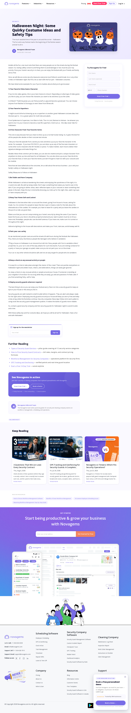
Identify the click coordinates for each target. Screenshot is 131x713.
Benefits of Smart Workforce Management (58, 498)
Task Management (41, 649)
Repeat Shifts (40, 657)
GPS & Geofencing (41, 642)
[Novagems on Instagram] (23, 658)
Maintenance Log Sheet (105, 642)
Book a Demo (37, 386)
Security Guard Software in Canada (78, 694)
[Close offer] (125, 677)
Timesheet (39, 653)
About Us (39, 679)
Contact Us (39, 683)
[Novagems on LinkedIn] (27, 658)
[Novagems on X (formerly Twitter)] (16, 658)
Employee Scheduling (42, 638)
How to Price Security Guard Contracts (26, 352)
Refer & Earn (40, 686)
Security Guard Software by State (77, 662)
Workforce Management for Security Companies (30, 359)
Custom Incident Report (74, 643)
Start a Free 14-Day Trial (20, 366)
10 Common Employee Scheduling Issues (86, 498)
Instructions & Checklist (105, 653)
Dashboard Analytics (73, 658)
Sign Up (112, 3)
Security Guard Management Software (79, 639)
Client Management (104, 657)
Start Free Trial (99, 3)
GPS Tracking (71, 651)
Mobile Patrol (71, 654)
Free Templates (72, 686)
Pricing (83, 3)
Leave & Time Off (41, 660)
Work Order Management (106, 649)
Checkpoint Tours (72, 647)
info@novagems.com (13, 647)
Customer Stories (72, 683)
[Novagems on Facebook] (20, 658)
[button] (26, 3)
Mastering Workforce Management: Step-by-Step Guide (30, 502)
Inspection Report (103, 645)
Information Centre (73, 679)
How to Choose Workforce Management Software (28, 498)
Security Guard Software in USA (76, 690)
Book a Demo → (110, 703)
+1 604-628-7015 (15, 650)
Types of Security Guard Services (23, 348)
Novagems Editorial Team (26, 49)
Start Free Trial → (20, 386)
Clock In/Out (39, 645)
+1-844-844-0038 (14, 643)
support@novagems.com (18, 654)
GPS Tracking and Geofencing (22, 362)
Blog (68, 675)
